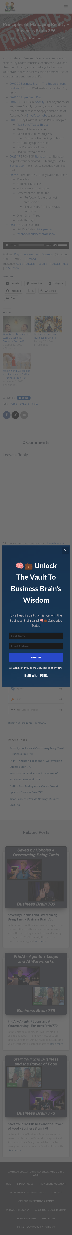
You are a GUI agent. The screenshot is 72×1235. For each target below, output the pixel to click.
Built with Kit (36, 675)
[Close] (65, 550)
